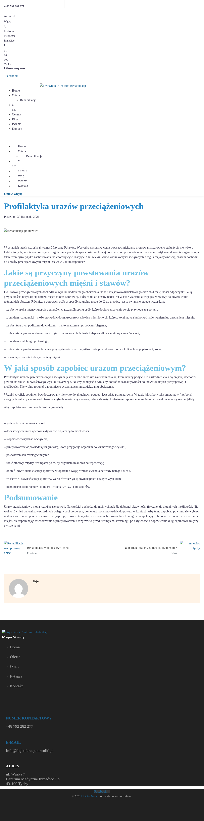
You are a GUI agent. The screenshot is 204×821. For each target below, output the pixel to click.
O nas (14, 107)
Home (16, 90)
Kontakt (17, 128)
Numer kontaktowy (29, 718)
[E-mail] (8, 737)
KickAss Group (89, 796)
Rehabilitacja (28, 100)
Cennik (16, 114)
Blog (15, 119)
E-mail (13, 742)
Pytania (16, 124)
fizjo (36, 581)
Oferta (16, 95)
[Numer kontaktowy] (8, 713)
